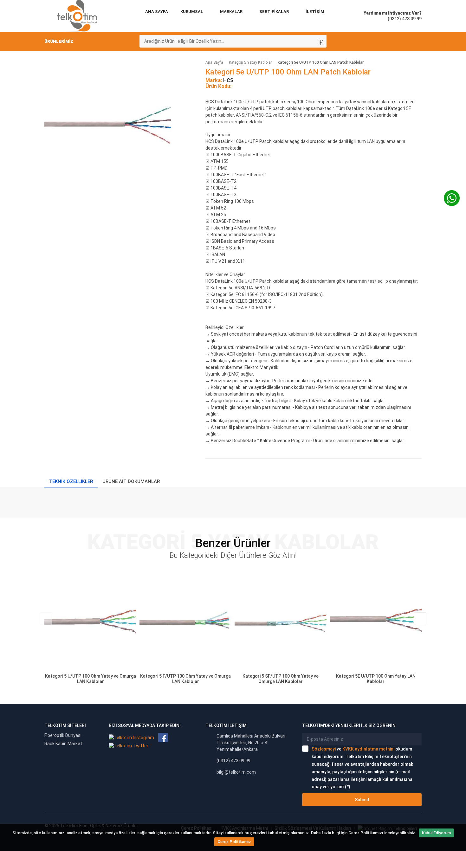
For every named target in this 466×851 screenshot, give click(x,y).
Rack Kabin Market (63, 743)
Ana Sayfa (156, 11)
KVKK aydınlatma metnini (368, 748)
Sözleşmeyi (324, 748)
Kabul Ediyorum (436, 832)
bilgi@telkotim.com (236, 772)
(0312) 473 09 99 (233, 760)
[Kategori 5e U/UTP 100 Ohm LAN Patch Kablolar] (107, 123)
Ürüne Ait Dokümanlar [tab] (131, 481)
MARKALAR (231, 11)
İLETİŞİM (315, 11)
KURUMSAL (191, 11)
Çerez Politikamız (234, 841)
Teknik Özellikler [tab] (71, 481)
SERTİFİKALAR (274, 11)
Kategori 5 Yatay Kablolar (250, 62)
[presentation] (46, 618)
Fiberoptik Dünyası (62, 735)
